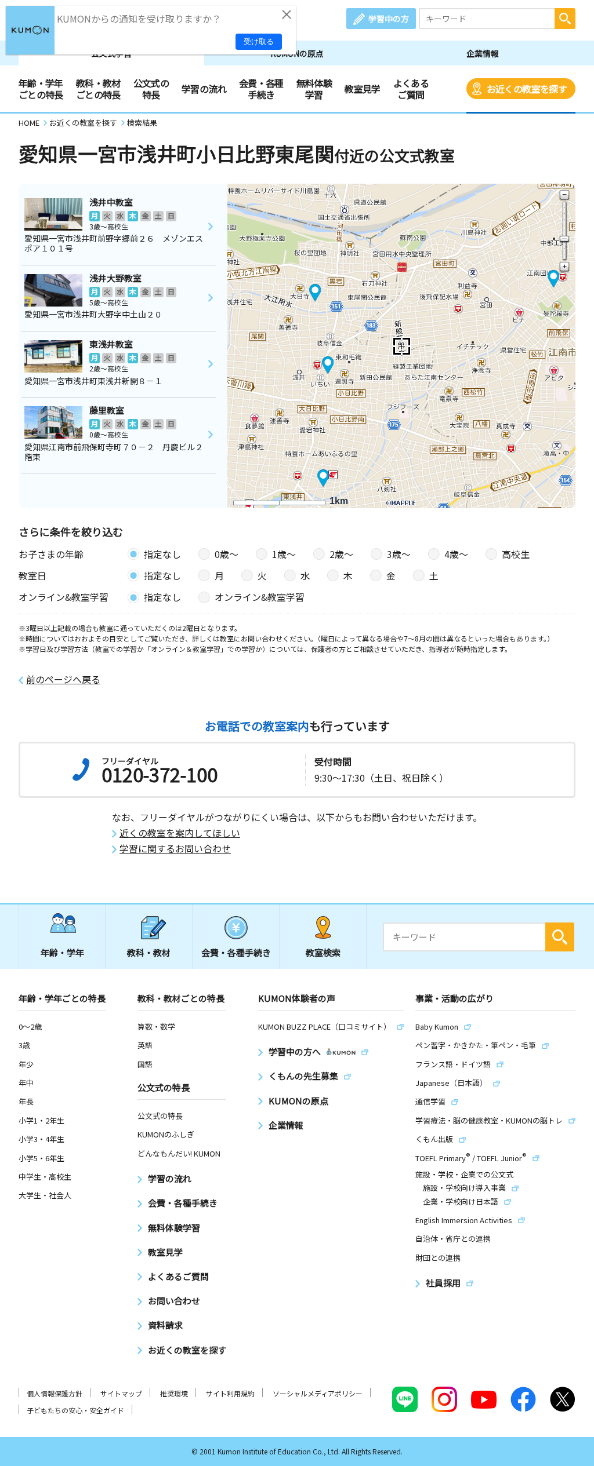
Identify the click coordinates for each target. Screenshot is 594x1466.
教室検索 (323, 952)
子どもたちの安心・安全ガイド (75, 1410)
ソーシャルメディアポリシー (318, 1393)
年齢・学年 (62, 952)
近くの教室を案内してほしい (179, 833)
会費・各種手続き (261, 88)
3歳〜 (399, 554)
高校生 (516, 554)
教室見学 (362, 89)
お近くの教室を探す (527, 89)
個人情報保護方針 (54, 1393)
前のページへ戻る (63, 679)
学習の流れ (204, 89)
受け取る (259, 41)
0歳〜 (226, 554)
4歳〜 (456, 554)
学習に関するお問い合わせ (175, 849)
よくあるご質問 (411, 88)
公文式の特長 (151, 88)
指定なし (162, 554)
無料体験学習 (314, 88)
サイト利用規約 (230, 1393)
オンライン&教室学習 (260, 597)
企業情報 (482, 53)
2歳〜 (341, 554)
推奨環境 (174, 1393)
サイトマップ (121, 1393)
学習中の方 (388, 18)
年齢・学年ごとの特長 (41, 88)
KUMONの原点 (297, 53)
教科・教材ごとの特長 (98, 88)
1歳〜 (284, 554)
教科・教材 (149, 952)
